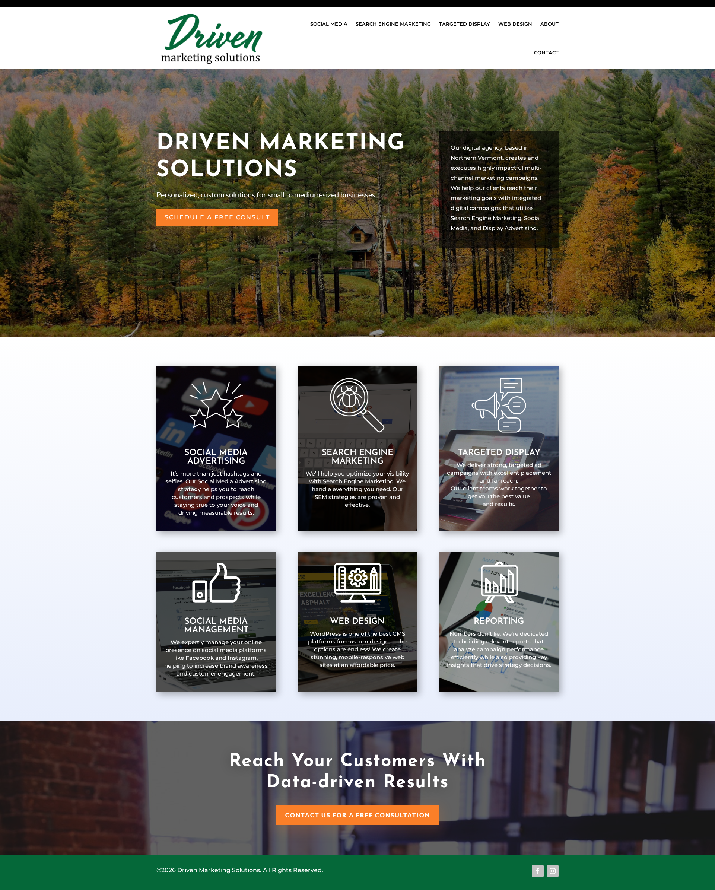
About (549, 24)
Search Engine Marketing (393, 24)
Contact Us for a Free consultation (357, 815)
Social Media (328, 24)
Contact (546, 52)
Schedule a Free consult (217, 217)
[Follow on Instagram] (553, 871)
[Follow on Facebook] (538, 871)
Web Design (515, 24)
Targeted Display (464, 24)
